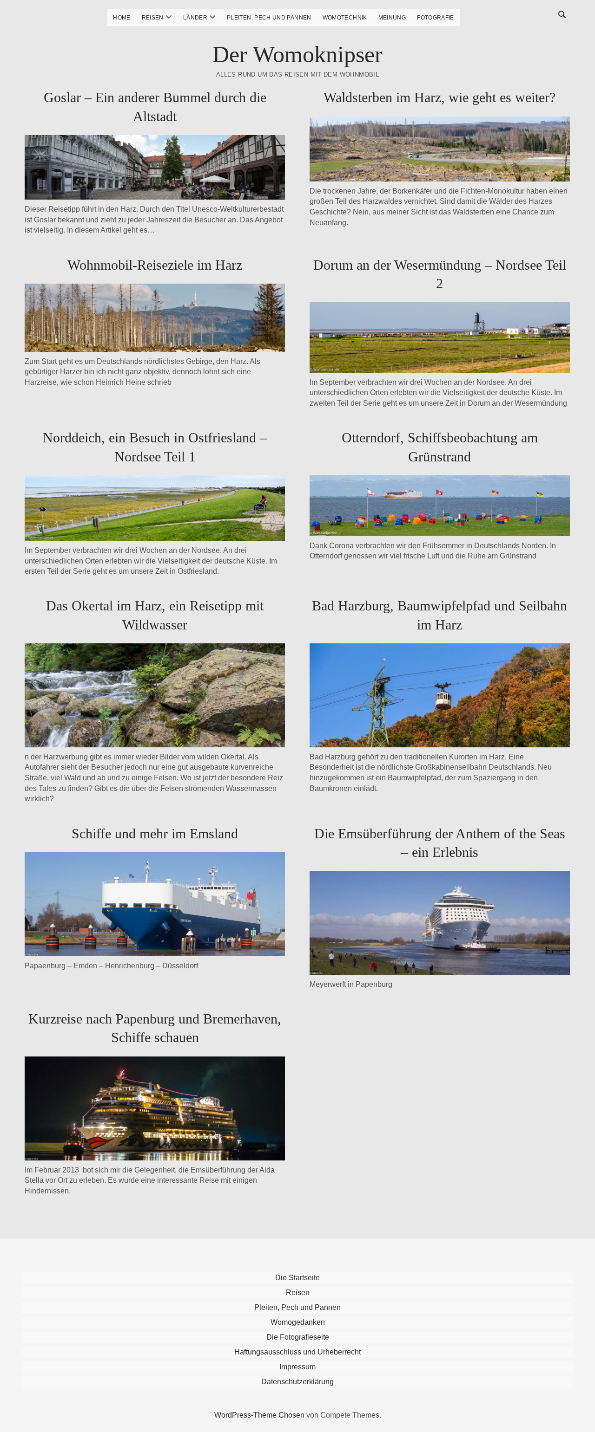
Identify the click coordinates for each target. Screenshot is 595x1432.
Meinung (392, 17)
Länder (195, 17)
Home (121, 17)
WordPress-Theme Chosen (259, 1415)
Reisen (153, 17)
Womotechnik (345, 17)
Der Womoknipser (297, 54)
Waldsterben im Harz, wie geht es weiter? (439, 97)
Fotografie (435, 17)
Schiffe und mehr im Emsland (155, 833)
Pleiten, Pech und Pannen (269, 17)
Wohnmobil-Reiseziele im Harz (154, 264)
